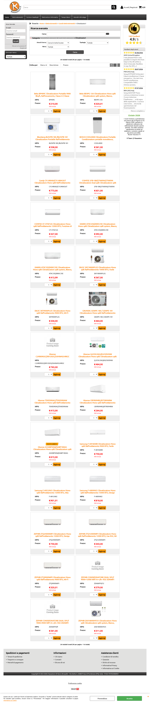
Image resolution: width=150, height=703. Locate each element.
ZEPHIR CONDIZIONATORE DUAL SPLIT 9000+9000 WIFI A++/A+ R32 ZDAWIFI (52, 621)
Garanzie (106, 659)
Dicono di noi (60, 662)
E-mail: (8, 28)
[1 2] (48, 111)
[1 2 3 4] (93, 111)
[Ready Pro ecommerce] (75, 689)
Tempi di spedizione (15, 657)
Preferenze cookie (75, 683)
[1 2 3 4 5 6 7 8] (48, 418)
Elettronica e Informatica (50, 17)
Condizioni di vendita (110, 657)
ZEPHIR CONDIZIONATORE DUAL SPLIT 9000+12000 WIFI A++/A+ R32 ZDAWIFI (97, 578)
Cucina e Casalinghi (32, 17)
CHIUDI (148, 696)
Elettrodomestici (17, 17)
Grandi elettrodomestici (66, 38)
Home (7, 17)
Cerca (44, 34)
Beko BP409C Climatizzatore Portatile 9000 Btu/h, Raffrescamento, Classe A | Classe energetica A (52, 95)
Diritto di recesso (109, 662)
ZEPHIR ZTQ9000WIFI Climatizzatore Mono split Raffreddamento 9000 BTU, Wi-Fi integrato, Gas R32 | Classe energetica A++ (52, 579)
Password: (9, 34)
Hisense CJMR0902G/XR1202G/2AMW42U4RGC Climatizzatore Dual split (52, 356)
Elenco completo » (138, 111)
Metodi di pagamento (15, 662)
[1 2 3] (93, 198)
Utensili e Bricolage (80, 17)
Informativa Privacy (110, 665)
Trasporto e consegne (15, 659)
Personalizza (102, 698)
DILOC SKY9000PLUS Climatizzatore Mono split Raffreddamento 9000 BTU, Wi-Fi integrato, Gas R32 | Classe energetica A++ (52, 312)
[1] (48, 198)
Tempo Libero (65, 17)
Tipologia (83, 42)
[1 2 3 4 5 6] (48, 638)
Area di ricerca (41, 42)
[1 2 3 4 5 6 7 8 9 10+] (48, 155)
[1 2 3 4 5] (93, 595)
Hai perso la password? (19, 46)
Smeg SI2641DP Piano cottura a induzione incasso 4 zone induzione (134, 95)
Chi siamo (58, 657)
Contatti (58, 659)
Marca (44, 46)
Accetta (129, 698)
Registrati (23, 48)
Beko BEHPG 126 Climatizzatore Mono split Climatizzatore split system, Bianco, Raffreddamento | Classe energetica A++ (97, 95)
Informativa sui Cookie (10, 700)
